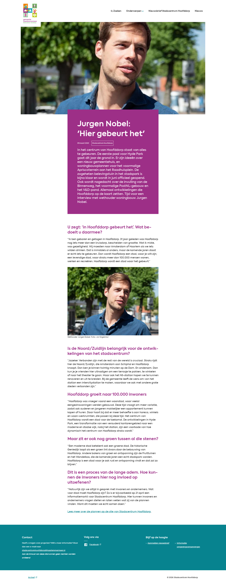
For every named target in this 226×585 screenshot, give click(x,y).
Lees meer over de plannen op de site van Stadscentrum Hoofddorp (109, 512)
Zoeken (117, 11)
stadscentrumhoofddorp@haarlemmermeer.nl (43, 550)
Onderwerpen (133, 11)
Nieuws (199, 11)
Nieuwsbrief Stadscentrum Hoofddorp (169, 11)
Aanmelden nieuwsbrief (158, 543)
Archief (32, 578)
